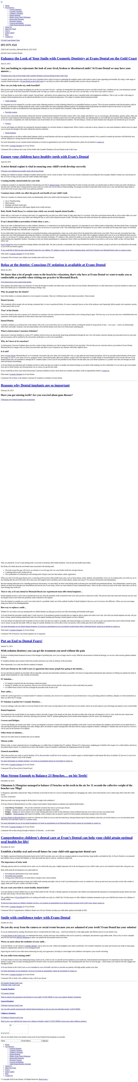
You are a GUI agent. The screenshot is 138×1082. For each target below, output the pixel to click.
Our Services (9, 8)
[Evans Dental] (10, 40)
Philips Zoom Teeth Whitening (19, 17)
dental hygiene (55, 185)
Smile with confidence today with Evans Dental (35, 917)
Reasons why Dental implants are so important (35, 385)
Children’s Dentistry (16, 13)
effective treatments (23, 937)
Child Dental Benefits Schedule (20, 25)
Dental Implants (14, 15)
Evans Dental (10, 356)
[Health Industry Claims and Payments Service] (2, 1033)
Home (7, 6)
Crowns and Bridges (16, 23)
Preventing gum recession (14, 876)
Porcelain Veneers (15, 21)
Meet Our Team (10, 29)
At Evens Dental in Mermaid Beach (13, 817)
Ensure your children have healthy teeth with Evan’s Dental (45, 157)
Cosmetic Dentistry (16, 11)
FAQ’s (7, 31)
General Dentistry (15, 9)
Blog (7, 35)
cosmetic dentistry (31, 946)
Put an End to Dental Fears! (21, 641)
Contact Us (9, 37)
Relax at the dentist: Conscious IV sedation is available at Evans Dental (53, 265)
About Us (8, 27)
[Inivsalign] (8, 1033)
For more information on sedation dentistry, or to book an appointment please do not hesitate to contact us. (37, 761)
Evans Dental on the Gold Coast (32, 81)
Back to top (43, 1079)
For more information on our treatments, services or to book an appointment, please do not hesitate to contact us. (39, 971)
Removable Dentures (16, 19)
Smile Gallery (10, 33)
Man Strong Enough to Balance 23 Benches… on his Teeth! (44, 775)
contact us (100, 142)
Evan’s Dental (5, 244)
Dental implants (18, 814)
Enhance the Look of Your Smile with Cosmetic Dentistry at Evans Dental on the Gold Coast (69, 58)
